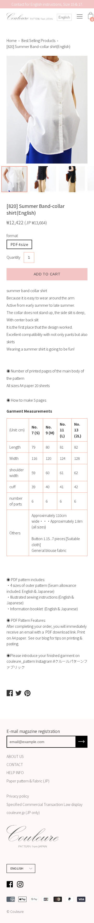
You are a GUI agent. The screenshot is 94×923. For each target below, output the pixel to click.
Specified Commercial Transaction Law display (45, 804)
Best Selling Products (38, 40)
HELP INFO (15, 772)
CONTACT (15, 764)
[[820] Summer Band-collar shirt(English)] (14, 179)
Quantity (13, 257)
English (64, 17)
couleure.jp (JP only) (23, 812)
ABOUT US (15, 756)
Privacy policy (18, 796)
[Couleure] (29, 16)
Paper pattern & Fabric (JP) (28, 780)
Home (12, 40)
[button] (47, 623)
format (12, 235)
